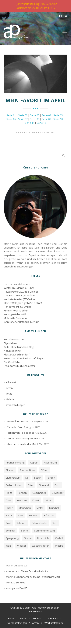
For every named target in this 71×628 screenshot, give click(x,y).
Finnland (44, 485)
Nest (20, 515)
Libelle (9, 508)
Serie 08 (34, 119)
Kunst (35, 500)
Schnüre (21, 523)
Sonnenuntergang (44, 530)
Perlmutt (33, 515)
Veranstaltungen (15, 405)
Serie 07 (22, 119)
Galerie (10, 399)
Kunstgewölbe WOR (15, 314)
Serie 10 (58, 119)
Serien (23, 618)
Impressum (35, 611)
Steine (28, 538)
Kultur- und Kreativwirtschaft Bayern (24, 358)
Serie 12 (41, 122)
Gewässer (57, 492)
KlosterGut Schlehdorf (16, 354)
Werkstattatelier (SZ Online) (19, 299)
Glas (8, 500)
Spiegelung (12, 538)
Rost (8, 523)
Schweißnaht (39, 523)
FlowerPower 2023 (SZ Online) (21, 291)
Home (11, 618)
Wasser (21, 545)
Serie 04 (46, 115)
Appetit (34, 462)
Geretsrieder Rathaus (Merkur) (21, 322)
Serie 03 (34, 115)
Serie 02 (22, 115)
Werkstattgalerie (54, 623)
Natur (9, 515)
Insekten (22, 500)
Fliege (9, 492)
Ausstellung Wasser (18, 421)
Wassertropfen (40, 545)
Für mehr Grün (15, 427)
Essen (37, 477)
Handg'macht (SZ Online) (18, 306)
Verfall (59, 538)
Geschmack (39, 492)
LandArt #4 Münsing (18, 438)
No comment (49, 132)
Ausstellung (50, 462)
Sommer (10, 530)
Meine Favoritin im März (34, 571)
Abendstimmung (15, 462)
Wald (9, 545)
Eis (27, 477)
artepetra (37, 132)
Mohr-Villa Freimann (15, 318)
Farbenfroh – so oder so (20, 432)
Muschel (54, 508)
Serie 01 (11, 115)
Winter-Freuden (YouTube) (19, 288)
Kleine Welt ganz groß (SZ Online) (23, 303)
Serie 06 (11, 119)
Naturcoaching (12, 350)
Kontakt (37, 618)
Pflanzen (49, 515)
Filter (30, 485)
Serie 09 (46, 119)
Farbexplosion (14, 485)
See (54, 523)
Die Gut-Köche (12, 362)
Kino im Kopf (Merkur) (16, 310)
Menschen (25, 508)
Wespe (59, 545)
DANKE (23, 588)
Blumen (10, 470)
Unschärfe (43, 538)
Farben (51, 477)
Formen (22, 492)
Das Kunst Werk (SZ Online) (19, 295)
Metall (40, 508)
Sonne (25, 530)
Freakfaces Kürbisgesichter (19, 366)
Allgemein (11, 382)
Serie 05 (58, 115)
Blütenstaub (13, 477)
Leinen (48, 500)
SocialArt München (14, 339)
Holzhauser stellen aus (17, 284)
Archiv (9, 388)
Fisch (57, 485)
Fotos (9, 393)
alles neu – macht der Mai (21, 444)
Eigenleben (10, 343)
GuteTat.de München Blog (19, 347)
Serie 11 (29, 122)
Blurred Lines (27, 470)
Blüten (44, 470)
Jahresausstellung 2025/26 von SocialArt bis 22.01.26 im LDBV (36, 6)
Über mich (53, 618)
